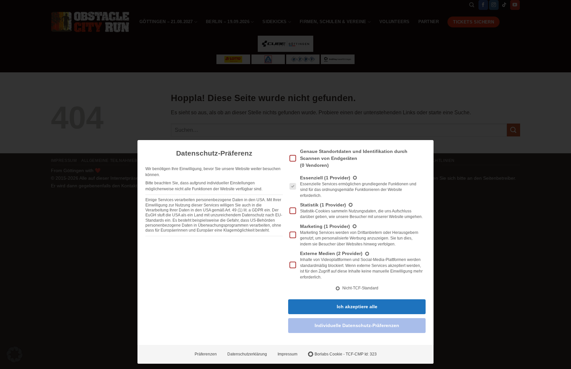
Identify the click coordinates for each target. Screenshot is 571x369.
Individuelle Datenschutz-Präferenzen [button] (357, 325)
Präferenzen (206, 354)
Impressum (287, 354)
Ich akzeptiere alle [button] (357, 306)
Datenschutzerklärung (247, 354)
